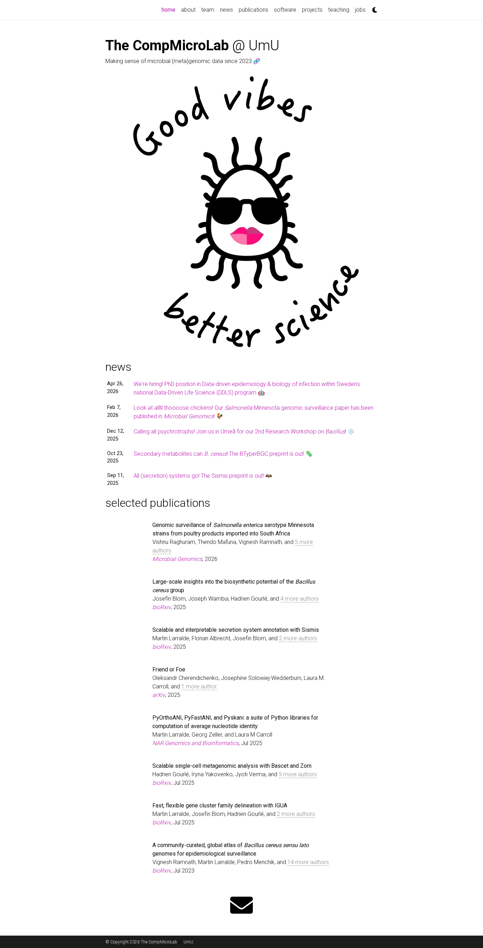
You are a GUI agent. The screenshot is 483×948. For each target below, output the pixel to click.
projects (312, 9)
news (226, 9)
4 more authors (299, 598)
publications (253, 9)
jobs (360, 9)
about (188, 9)
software (285, 9)
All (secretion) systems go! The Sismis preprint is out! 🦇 (203, 475)
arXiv (158, 695)
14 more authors (308, 862)
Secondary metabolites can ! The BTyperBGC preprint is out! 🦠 (223, 453)
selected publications (157, 503)
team (207, 9)
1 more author (199, 686)
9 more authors (298, 774)
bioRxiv (161, 607)
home (170, 9)
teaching (338, 9)
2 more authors (298, 638)
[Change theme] (373, 8)
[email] (241, 906)
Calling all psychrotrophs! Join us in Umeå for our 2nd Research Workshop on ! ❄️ (244, 431)
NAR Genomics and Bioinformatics (195, 743)
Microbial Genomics (177, 559)
